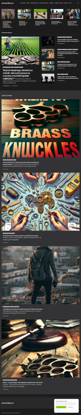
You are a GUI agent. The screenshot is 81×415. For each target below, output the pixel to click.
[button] (78, 3)
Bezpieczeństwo (6, 306)
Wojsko (62, 74)
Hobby (12, 67)
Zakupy (66, 74)
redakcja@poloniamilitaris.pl (15, 412)
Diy (3, 233)
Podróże (12, 306)
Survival (59, 49)
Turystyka (70, 49)
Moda (59, 74)
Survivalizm (64, 49)
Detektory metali (6, 67)
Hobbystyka (16, 67)
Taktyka (63, 37)
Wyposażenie (68, 37)
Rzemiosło (12, 233)
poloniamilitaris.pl (7, 3)
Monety (21, 67)
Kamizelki (59, 37)
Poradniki (7, 233)
